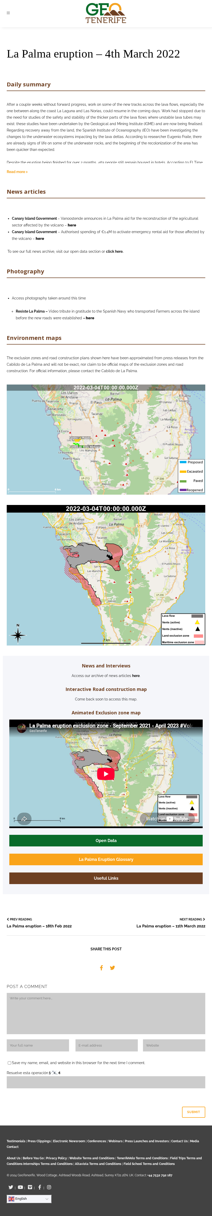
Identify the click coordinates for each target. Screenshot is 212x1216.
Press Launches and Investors (147, 1141)
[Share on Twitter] (112, 968)
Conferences (96, 1141)
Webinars (115, 1141)
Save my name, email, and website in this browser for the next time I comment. (78, 1063)
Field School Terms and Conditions (149, 1164)
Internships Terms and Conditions (48, 1164)
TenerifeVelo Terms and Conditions (143, 1158)
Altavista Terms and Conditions (98, 1164)
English (20, 1199)
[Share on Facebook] (101, 968)
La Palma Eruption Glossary (106, 859)
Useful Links (106, 878)
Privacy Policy (56, 1158)
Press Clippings (39, 1141)
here (136, 676)
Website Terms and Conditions (92, 1158)
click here (114, 251)
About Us (13, 1158)
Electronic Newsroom (69, 1141)
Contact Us (179, 1141)
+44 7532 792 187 (159, 1175)
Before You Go (33, 1158)
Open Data (106, 840)
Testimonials (16, 1141)
